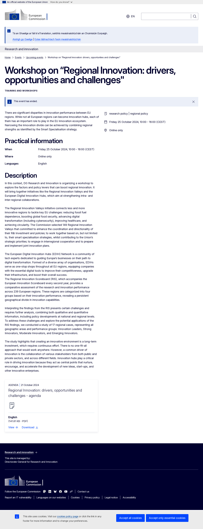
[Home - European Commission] (29, 15)
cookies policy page (67, 516)
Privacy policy (92, 497)
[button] (13, 427)
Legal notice (111, 497)
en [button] (133, 16)
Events (18, 57)
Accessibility (129, 497)
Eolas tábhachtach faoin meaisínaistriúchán (57, 39)
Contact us (83, 491)
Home (8, 57)
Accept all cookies (130, 517)
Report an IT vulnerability (18, 497)
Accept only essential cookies (167, 517)
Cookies (75, 497)
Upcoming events (34, 57)
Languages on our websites (51, 497)
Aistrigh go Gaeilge (22, 39)
